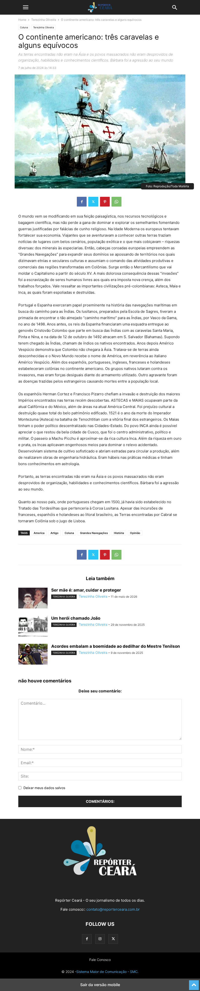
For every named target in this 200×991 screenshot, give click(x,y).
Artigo (54, 533)
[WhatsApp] (116, 202)
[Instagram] (100, 939)
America (39, 533)
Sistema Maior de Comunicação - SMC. (107, 972)
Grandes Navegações (94, 533)
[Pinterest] (105, 202)
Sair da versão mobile (100, 984)
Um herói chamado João (75, 618)
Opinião (135, 533)
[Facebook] (82, 202)
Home (22, 19)
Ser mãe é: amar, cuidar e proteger (86, 590)
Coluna (24, 27)
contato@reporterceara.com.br (113, 909)
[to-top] (194, 983)
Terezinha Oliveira (43, 19)
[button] (25, 7)
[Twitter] (93, 202)
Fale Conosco (100, 960)
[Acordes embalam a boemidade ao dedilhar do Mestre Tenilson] (33, 655)
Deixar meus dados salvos (44, 788)
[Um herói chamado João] (33, 627)
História (119, 533)
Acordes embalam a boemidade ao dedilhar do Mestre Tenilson (115, 646)
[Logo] (100, 874)
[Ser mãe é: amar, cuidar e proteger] (33, 599)
